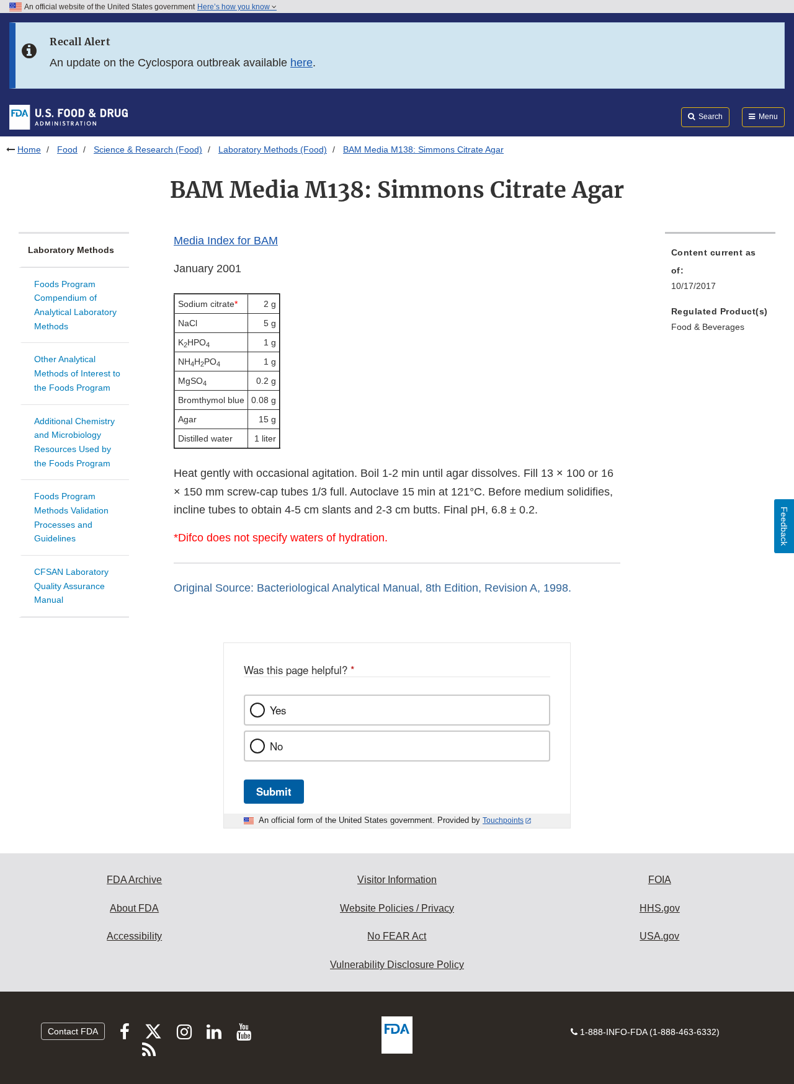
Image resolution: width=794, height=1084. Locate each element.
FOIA (659, 879)
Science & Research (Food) (148, 149)
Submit (274, 791)
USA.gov (659, 936)
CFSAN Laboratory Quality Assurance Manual (71, 586)
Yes (278, 710)
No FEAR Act (396, 936)
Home (29, 149)
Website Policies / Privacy (397, 908)
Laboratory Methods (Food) (272, 149)
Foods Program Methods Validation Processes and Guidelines (71, 517)
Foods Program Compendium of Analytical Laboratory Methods (75, 305)
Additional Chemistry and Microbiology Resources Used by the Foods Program (74, 442)
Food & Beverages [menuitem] (707, 327)
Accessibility (134, 936)
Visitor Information (397, 879)
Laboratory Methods (71, 250)
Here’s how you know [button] (234, 6)
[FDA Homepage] (68, 117)
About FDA (134, 908)
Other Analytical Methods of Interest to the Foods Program (77, 373)
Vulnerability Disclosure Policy (397, 964)
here (301, 62)
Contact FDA (73, 1031)
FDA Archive (134, 879)
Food (67, 149)
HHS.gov (660, 908)
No (276, 746)
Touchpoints (503, 820)
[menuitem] (720, 273)
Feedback (784, 526)
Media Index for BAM (226, 240)
